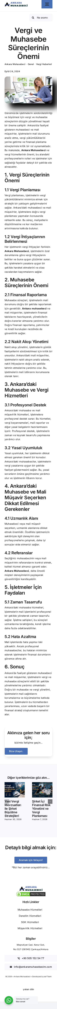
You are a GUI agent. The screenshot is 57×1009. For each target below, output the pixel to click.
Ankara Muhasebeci (15, 64)
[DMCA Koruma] (31, 892)
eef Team (48, 976)
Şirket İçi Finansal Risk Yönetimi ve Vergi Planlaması (41, 809)
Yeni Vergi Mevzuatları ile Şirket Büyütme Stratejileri (13, 809)
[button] (7, 801)
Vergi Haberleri (44, 64)
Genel (31, 64)
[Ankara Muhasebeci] (16, 3)
